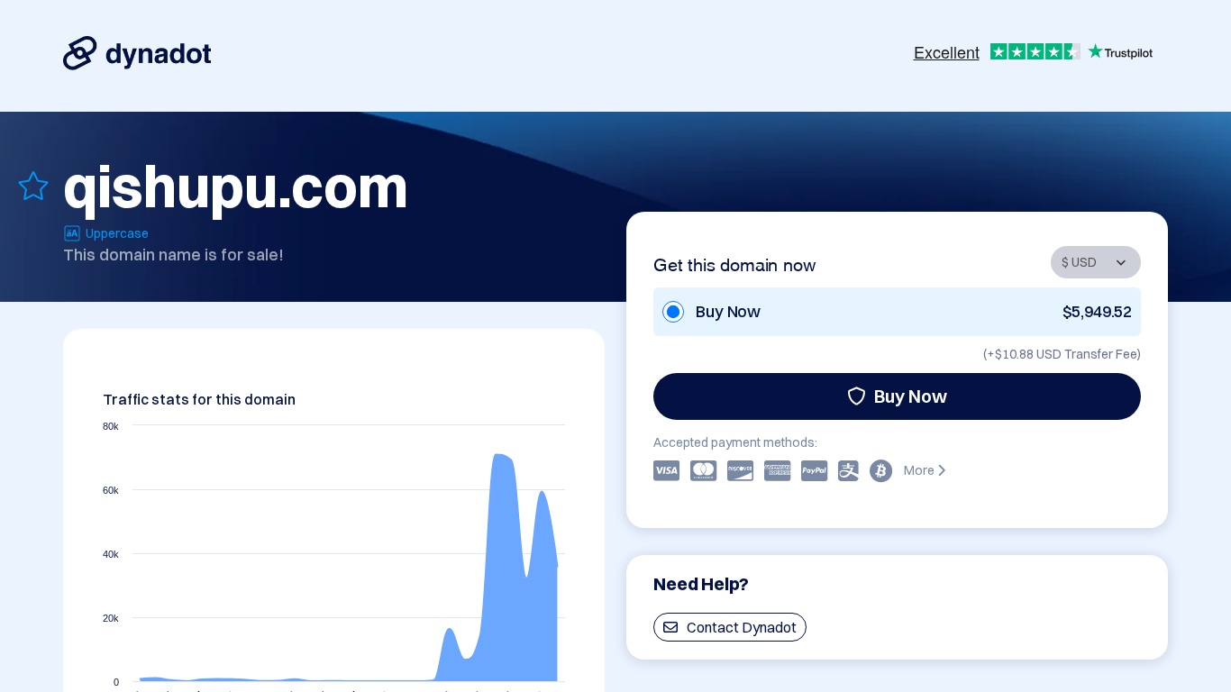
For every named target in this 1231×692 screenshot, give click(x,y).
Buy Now (910, 396)
